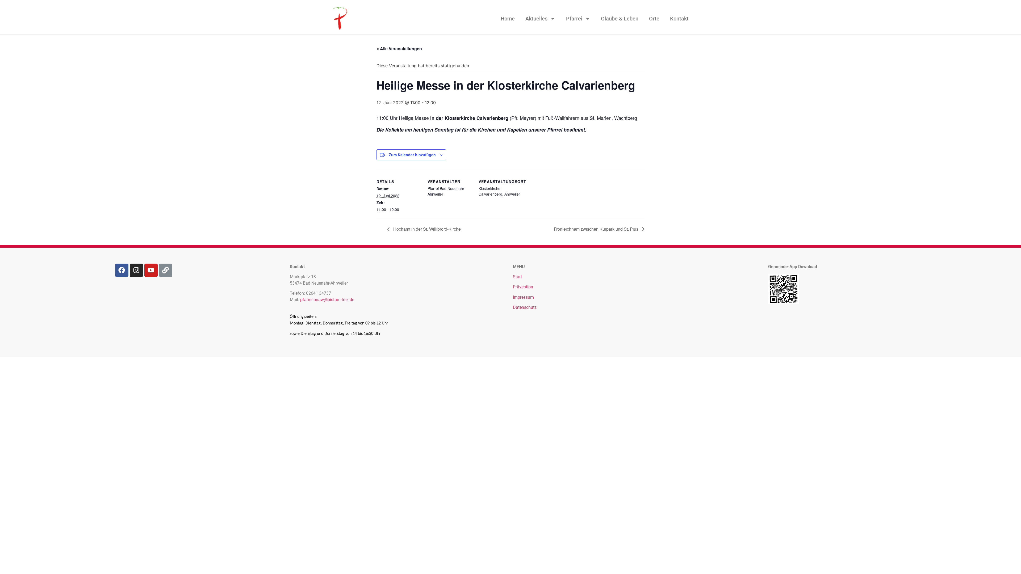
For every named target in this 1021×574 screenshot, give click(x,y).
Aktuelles (536, 18)
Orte (654, 18)
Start (517, 276)
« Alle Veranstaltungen (399, 48)
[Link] (165, 270)
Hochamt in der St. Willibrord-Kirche (426, 229)
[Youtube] (151, 270)
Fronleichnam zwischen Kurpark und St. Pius (596, 229)
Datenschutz (525, 307)
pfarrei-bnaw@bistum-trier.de (327, 299)
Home (508, 18)
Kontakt (679, 18)
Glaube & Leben (619, 18)
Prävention (523, 286)
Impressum (523, 297)
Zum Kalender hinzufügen (412, 154)
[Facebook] (121, 270)
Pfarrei (574, 18)
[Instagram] (136, 270)
